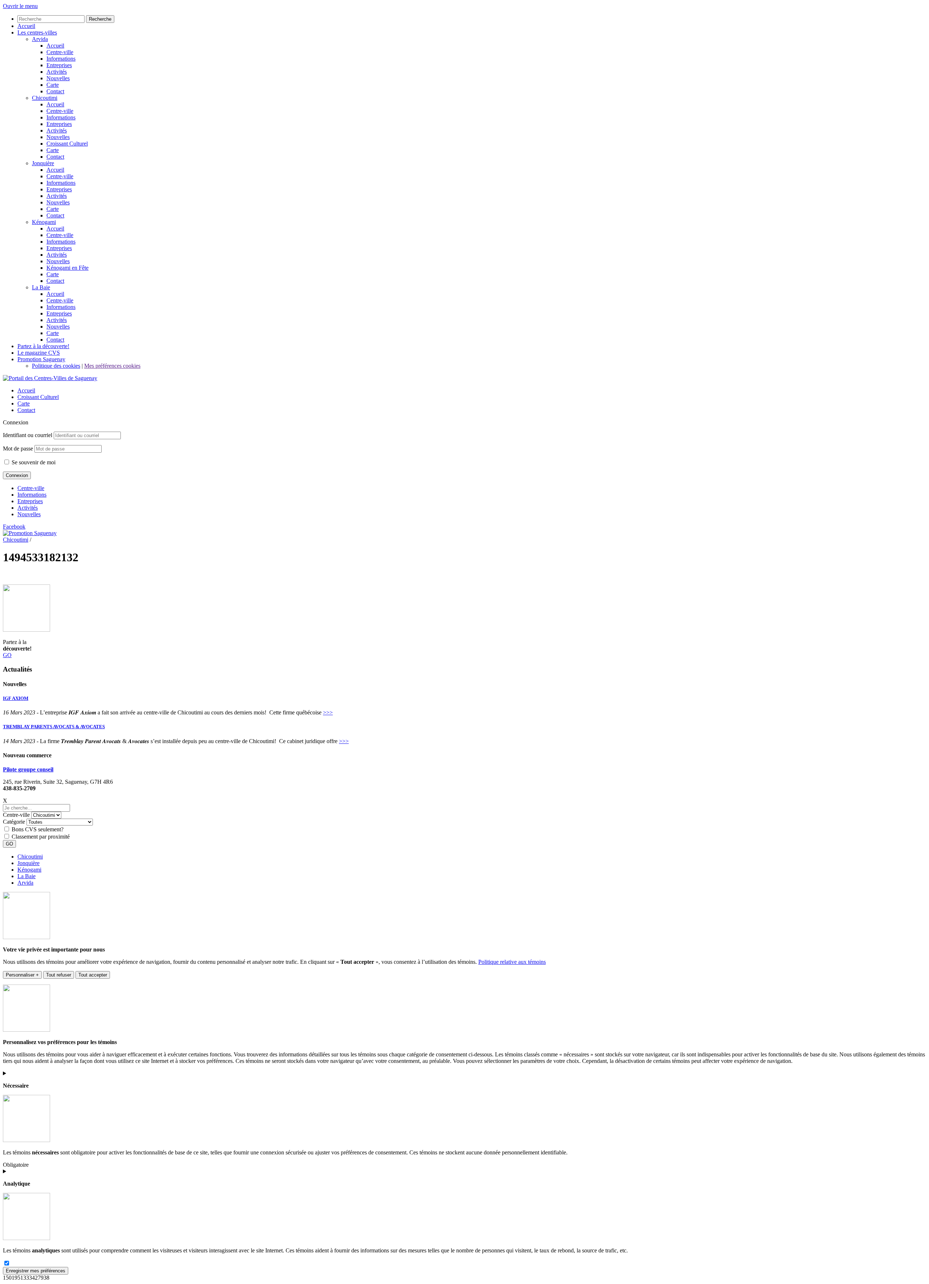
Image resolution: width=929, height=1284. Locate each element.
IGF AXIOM (15, 698)
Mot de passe (18, 448)
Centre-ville (30, 488)
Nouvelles (29, 514)
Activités (27, 508)
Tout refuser (58, 975)
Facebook (14, 526)
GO (7, 655)
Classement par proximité (41, 836)
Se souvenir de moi (33, 462)
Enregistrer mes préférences (35, 1270)
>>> (328, 712)
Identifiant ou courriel (27, 435)
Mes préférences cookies (112, 366)
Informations (31, 495)
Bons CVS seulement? (38, 829)
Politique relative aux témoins (512, 962)
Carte (23, 403)
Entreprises (30, 501)
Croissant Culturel (38, 397)
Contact (26, 410)
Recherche (100, 19)
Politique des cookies (56, 366)
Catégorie (14, 822)
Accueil (26, 390)
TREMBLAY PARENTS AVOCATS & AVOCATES (54, 726)
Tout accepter (92, 975)
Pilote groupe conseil (28, 769)
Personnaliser (22, 975)
